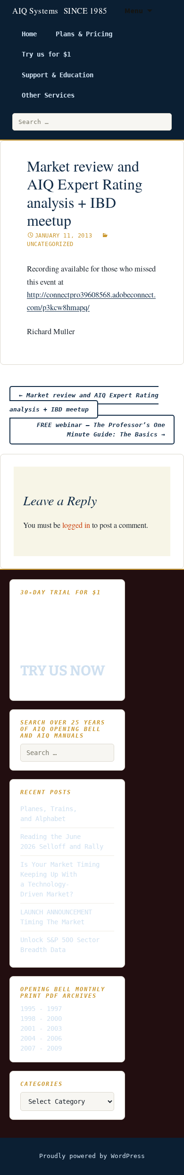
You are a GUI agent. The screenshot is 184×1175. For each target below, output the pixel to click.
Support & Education (57, 75)
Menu (134, 10)
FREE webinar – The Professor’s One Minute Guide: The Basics (101, 429)
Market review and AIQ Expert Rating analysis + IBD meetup (84, 402)
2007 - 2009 (41, 1048)
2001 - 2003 (41, 1028)
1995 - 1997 (41, 1008)
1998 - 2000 (41, 1018)
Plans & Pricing (84, 34)
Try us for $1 (46, 54)
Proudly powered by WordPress (92, 1155)
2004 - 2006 (41, 1038)
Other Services (48, 95)
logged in (76, 525)
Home (29, 34)
